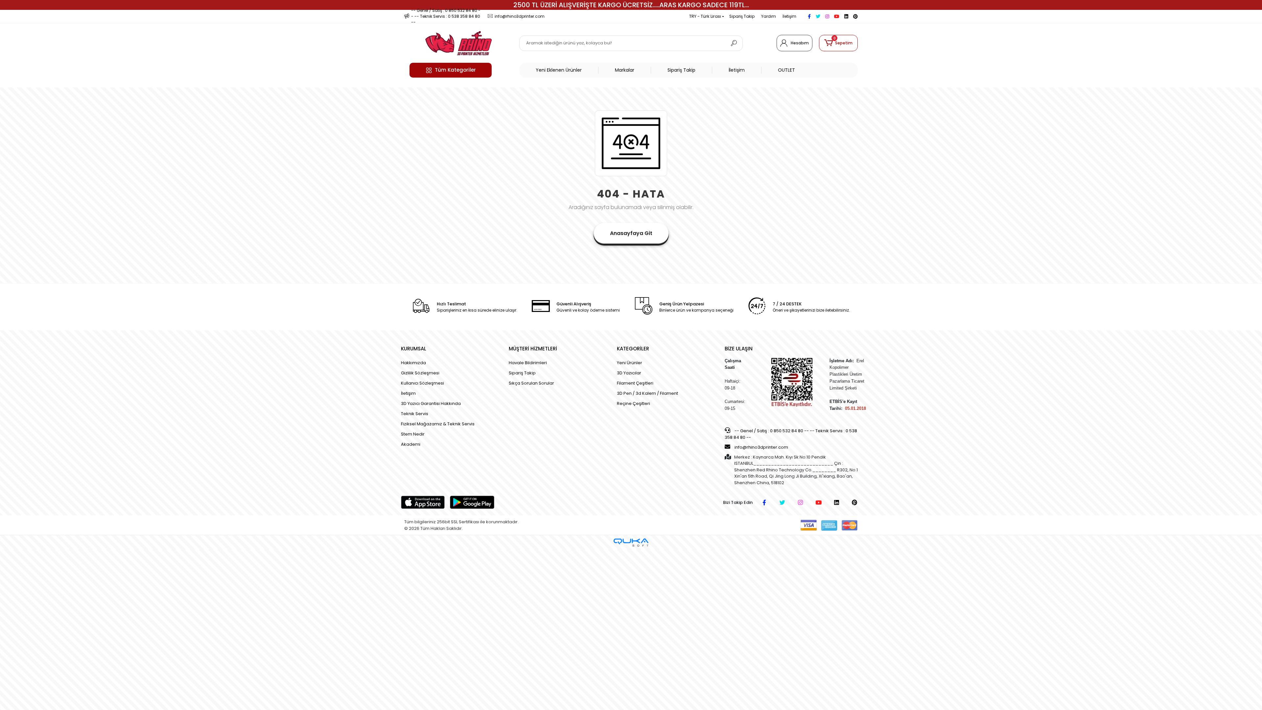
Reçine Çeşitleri (633, 403)
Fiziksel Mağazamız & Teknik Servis (438, 424)
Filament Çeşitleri (635, 383)
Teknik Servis (414, 414)
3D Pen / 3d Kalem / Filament (647, 393)
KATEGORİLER (633, 348)
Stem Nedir (413, 434)
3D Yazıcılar (629, 373)
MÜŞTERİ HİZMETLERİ (533, 348)
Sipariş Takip (742, 16)
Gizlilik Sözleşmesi (420, 373)
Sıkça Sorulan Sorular (531, 383)
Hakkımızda (413, 363)
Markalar (624, 70)
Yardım (768, 16)
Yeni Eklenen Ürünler (559, 70)
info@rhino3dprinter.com (761, 447)
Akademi (410, 444)
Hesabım (800, 43)
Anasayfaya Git (631, 233)
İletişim (789, 16)
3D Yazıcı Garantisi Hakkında (431, 403)
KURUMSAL (413, 348)
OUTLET (786, 70)
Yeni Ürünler (629, 363)
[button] (838, 43)
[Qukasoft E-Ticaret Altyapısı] (631, 542)
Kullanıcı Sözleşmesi (422, 383)
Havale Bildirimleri (528, 363)
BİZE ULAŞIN (739, 348)
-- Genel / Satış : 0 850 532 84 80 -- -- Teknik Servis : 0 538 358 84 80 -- (791, 434)
